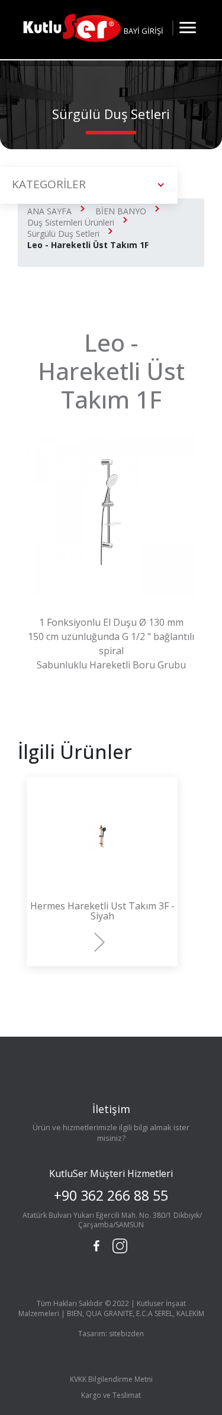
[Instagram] (118, 1244)
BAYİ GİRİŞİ (143, 30)
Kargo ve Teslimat (111, 1395)
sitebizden (126, 1334)
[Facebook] (96, 1246)
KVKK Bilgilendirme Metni (111, 1379)
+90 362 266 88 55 (111, 1195)
